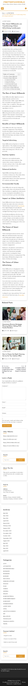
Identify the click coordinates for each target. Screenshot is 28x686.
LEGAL (5, 608)
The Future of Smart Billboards (11, 87)
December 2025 (7, 530)
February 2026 (7, 525)
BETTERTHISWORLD (8, 568)
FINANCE (5, 583)
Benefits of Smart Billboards (10, 78)
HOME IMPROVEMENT (9, 598)
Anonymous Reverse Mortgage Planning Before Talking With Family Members (12, 326)
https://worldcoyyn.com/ (10, 439)
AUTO (4, 563)
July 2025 (5, 543)
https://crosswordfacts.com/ (11, 445)
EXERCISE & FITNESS (8, 581)
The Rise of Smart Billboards (10, 76)
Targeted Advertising (10, 79)
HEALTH (5, 593)
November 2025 (7, 533)
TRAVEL (5, 623)
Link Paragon (16, 31)
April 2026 (5, 520)
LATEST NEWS (6, 21)
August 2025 (6, 540)
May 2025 (5, 548)
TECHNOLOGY (7, 618)
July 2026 (5, 513)
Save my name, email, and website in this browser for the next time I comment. (12, 421)
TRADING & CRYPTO (8, 621)
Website (4, 413)
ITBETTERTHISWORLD (14, 2)
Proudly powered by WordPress (11, 682)
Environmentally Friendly (11, 84)
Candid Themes (17, 684)
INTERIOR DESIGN (8, 603)
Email (4, 407)
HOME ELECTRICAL (8, 596)
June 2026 (5, 515)
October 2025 (6, 535)
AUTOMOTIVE (7, 566)
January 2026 (6, 528)
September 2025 (7, 538)
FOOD (4, 586)
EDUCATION (6, 578)
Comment (5, 386)
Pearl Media (21, 206)
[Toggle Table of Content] (18, 74)
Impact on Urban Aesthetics (10, 85)
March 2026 (6, 523)
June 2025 (5, 545)
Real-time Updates (10, 81)
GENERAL (5, 591)
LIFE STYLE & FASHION (9, 611)
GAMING (5, 588)
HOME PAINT (6, 601)
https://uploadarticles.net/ (10, 436)
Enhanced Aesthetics (10, 82)
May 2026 (5, 518)
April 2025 (5, 550)
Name (4, 402)
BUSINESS (6, 576)
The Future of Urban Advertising (12, 89)
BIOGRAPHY (6, 571)
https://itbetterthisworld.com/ (11, 442)
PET (4, 613)
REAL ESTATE (6, 616)
